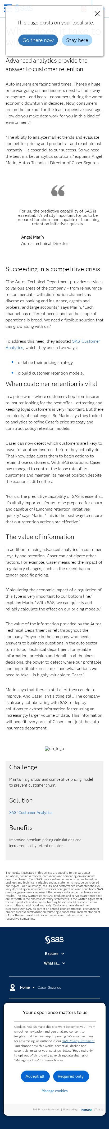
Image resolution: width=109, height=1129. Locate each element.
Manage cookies (55, 1091)
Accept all (34, 1076)
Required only (71, 1076)
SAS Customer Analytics (30, 812)
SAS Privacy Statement (78, 1041)
